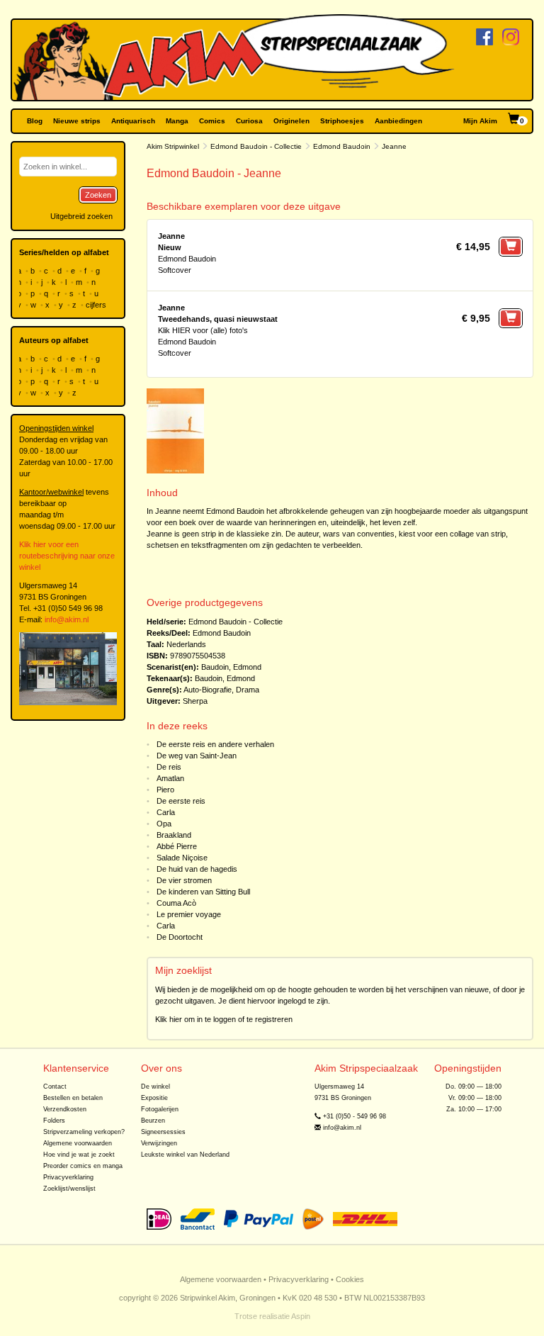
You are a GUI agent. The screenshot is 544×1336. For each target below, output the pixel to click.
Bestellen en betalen (73, 1097)
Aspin (300, 1316)
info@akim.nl (67, 619)
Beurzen (153, 1120)
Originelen (291, 121)
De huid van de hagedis (197, 869)
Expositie (154, 1097)
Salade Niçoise (182, 857)
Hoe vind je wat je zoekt (79, 1154)
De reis (169, 767)
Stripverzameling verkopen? (84, 1131)
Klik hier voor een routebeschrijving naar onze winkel (67, 555)
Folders (54, 1120)
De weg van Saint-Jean (197, 755)
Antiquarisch (133, 121)
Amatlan (170, 778)
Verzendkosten (64, 1109)
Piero (165, 789)
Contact (55, 1086)
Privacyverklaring (68, 1177)
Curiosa (249, 121)
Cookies (350, 1279)
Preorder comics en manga (83, 1165)
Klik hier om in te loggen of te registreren (224, 1019)
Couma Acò (176, 903)
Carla (166, 812)
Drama (247, 689)
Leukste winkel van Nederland (185, 1154)
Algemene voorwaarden (77, 1143)
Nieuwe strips (77, 121)
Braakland (174, 835)
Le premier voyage (189, 914)
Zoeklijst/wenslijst (69, 1188)
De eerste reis (181, 801)
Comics (212, 121)
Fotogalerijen (159, 1109)
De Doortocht (180, 937)
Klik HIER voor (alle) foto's (203, 330)
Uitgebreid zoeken (81, 216)
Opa (164, 823)
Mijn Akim (480, 121)
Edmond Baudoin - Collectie (256, 146)
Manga (177, 121)
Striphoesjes (342, 121)
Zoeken (98, 195)
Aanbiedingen (398, 121)
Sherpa (195, 701)
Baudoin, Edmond (231, 667)
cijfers (97, 305)
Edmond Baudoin (341, 146)
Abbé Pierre (177, 846)
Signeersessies (163, 1131)
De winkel (155, 1086)
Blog (34, 121)
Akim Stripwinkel (173, 146)
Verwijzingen (159, 1143)
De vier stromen (184, 880)
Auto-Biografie (207, 689)
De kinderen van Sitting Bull (203, 891)
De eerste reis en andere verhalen (215, 744)
